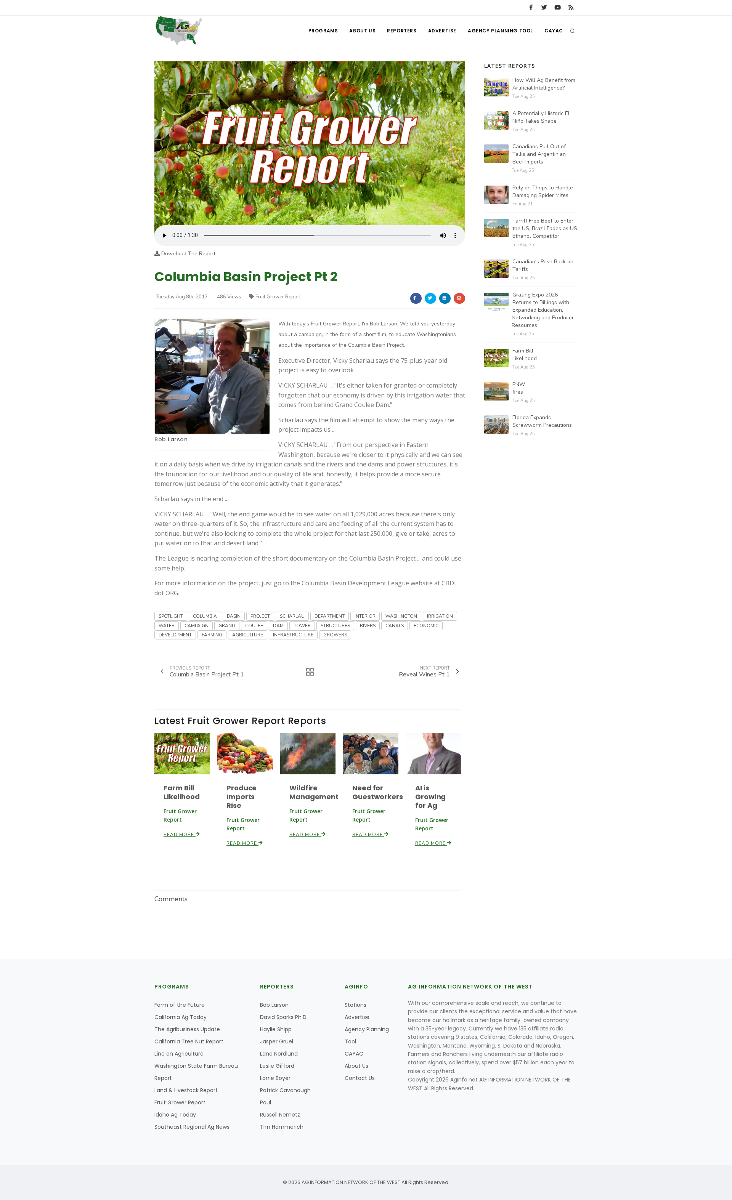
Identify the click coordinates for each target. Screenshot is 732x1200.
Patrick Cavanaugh (285, 1090)
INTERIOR (365, 616)
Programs (323, 30)
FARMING (212, 635)
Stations (355, 1005)
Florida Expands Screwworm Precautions (542, 421)
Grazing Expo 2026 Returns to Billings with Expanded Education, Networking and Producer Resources (543, 310)
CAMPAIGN (197, 626)
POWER (302, 626)
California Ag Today (180, 1017)
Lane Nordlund (279, 1053)
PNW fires (518, 388)
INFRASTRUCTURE (293, 635)
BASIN (234, 616)
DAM (278, 626)
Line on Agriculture (179, 1053)
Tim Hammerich (281, 1127)
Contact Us (360, 1078)
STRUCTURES (335, 626)
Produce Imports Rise (241, 796)
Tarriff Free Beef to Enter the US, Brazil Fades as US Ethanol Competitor (544, 228)
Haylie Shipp (276, 1029)
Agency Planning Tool (500, 30)
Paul (265, 1102)
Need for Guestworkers (377, 792)
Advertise (442, 30)
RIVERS (368, 626)
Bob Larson (171, 439)
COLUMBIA (205, 616)
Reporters (401, 30)
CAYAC (553, 30)
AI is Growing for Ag (430, 796)
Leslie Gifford (277, 1066)
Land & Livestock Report (186, 1090)
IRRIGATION (440, 616)
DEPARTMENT (330, 616)
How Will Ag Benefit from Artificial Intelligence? (543, 84)
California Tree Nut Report (188, 1041)
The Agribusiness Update (187, 1029)
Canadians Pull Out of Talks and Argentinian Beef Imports (539, 154)
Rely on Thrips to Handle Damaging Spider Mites (542, 191)
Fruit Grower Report (278, 296)
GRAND (226, 626)
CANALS (394, 626)
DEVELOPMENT (175, 635)
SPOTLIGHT (171, 616)
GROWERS (335, 635)
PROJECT (260, 616)
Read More (180, 835)
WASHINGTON (401, 616)
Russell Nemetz (280, 1114)
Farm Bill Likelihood (182, 792)
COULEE (254, 626)
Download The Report (187, 253)
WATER (167, 626)
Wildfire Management (314, 792)
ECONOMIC (426, 626)
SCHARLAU (292, 616)
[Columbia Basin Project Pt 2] (309, 143)
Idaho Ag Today (175, 1114)
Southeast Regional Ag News (192, 1127)
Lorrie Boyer (275, 1078)
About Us (362, 30)
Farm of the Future (179, 1005)
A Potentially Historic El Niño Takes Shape (541, 117)
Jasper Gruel (276, 1041)
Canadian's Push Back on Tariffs (542, 265)
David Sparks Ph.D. (284, 1017)
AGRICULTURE (247, 635)
